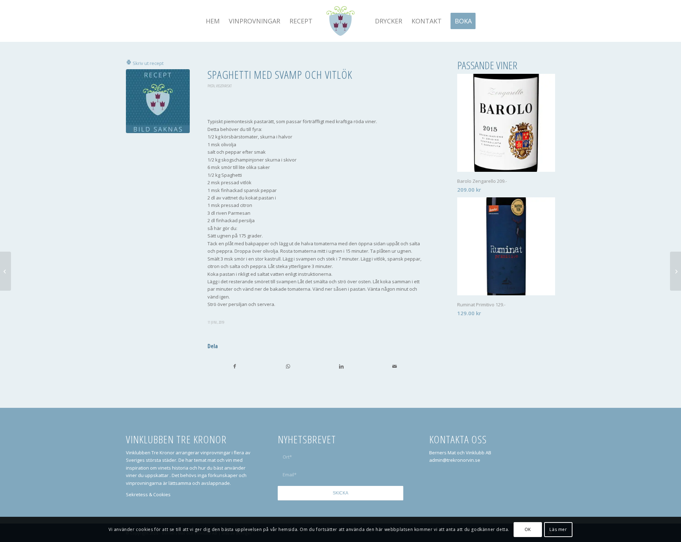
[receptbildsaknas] (158, 101)
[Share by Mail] (394, 366)
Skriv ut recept (148, 63)
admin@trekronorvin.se (454, 460)
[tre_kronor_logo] (340, 21)
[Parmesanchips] (675, 271)
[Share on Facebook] (234, 366)
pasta (211, 85)
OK (528, 529)
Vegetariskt (224, 85)
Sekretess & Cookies (148, 494)
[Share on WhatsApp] (287, 366)
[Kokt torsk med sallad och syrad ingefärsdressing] (5, 271)
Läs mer (558, 529)
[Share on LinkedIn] (341, 366)
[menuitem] (212, 21)
